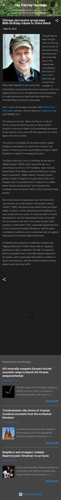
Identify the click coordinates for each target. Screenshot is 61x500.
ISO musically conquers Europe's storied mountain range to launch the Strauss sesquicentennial (27, 372)
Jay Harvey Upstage (30, 5)
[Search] (57, 6)
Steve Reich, (48, 75)
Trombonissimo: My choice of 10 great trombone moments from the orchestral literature (26, 414)
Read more (52, 401)
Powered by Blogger (32, 494)
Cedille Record (48, 110)
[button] (57, 21)
